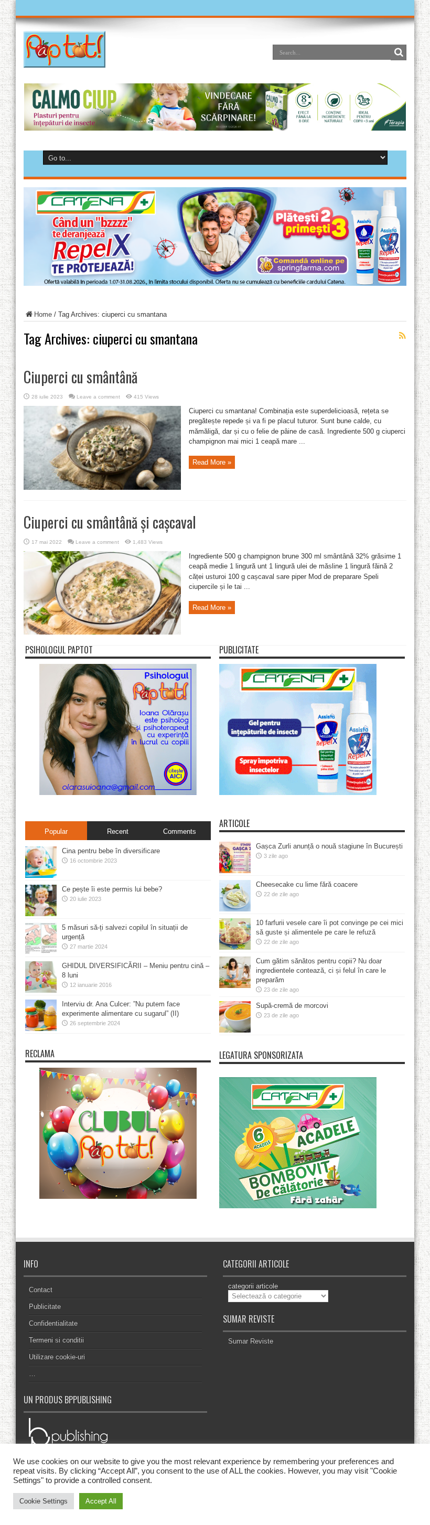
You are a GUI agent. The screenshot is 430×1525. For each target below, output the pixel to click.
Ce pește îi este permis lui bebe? (112, 889)
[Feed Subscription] (402, 335)
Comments (179, 831)
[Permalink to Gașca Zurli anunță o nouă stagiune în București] (235, 871)
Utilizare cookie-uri (57, 1357)
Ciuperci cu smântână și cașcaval (110, 522)
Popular (56, 831)
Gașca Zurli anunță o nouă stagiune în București (329, 846)
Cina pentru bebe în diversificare (111, 851)
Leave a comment (98, 397)
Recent (117, 831)
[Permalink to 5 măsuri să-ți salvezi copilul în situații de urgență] (41, 952)
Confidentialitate (53, 1323)
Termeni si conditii (56, 1340)
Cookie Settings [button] (43, 1501)
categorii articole (253, 1286)
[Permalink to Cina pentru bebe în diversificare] (41, 875)
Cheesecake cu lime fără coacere (307, 884)
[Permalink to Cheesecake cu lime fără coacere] (235, 909)
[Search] (398, 52)
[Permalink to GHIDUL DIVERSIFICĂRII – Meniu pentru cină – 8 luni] (41, 990)
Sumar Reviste (250, 1341)
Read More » (211, 462)
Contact (40, 1290)
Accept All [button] (100, 1501)
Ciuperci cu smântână (80, 377)
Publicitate (45, 1307)
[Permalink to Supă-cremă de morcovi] (235, 1030)
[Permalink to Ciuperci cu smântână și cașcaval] (102, 632)
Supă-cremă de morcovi (292, 1005)
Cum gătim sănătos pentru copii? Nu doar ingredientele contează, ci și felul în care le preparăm (321, 970)
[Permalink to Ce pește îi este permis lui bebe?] (41, 914)
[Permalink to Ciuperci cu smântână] (102, 487)
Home (43, 314)
